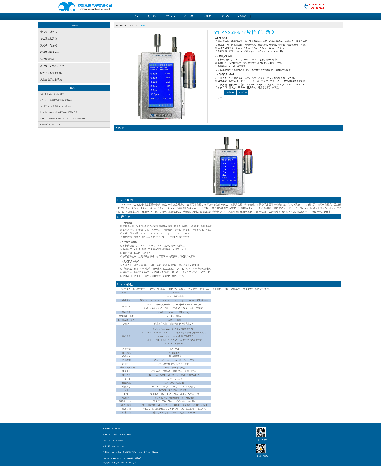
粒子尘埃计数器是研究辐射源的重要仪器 (56, 100)
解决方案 (188, 16)
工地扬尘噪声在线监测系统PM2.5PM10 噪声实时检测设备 (62, 118)
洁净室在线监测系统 (51, 72)
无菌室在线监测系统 (51, 79)
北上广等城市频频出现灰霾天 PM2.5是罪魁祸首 (58, 112)
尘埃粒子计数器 (48, 31)
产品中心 (142, 25)
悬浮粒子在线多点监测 (52, 66)
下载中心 (224, 16)
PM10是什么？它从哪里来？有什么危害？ (56, 106)
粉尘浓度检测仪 (48, 38)
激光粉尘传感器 (48, 45)
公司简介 (152, 16)
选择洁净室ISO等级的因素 (50, 124)
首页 (137, 16)
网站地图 (106, 462)
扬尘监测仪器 (47, 59)
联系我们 (241, 16)
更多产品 (243, 92)
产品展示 (170, 16)
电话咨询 (230, 92)
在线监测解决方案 (49, 52)
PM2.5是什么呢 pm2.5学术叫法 (52, 94)
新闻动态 (206, 16)
